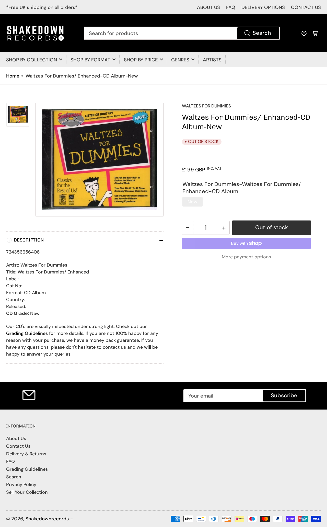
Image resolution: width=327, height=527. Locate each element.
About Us (16, 438)
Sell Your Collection (27, 492)
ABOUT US (208, 7)
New (192, 202)
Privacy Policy (21, 484)
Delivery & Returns (26, 454)
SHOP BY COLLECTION (31, 60)
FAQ (230, 7)
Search (262, 33)
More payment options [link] (246, 257)
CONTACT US (306, 7)
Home (12, 76)
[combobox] (182, 33)
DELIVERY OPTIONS (263, 7)
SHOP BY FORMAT (90, 60)
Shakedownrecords (47, 518)
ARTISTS (212, 60)
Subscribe (284, 395)
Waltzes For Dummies (206, 106)
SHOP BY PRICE (141, 60)
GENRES (180, 60)
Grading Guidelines (27, 333)
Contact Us (18, 446)
